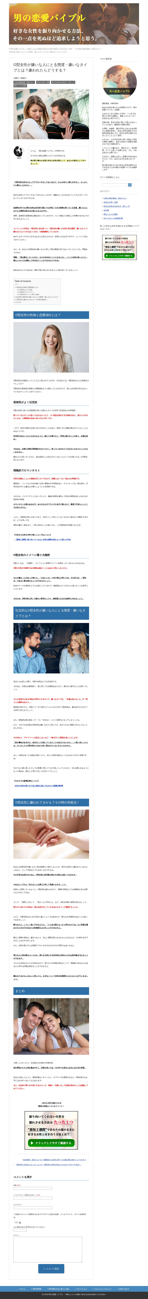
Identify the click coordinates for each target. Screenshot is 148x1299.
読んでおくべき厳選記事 (113, 218)
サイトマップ (82, 1289)
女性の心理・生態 (43, 82)
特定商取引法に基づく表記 (59, 1289)
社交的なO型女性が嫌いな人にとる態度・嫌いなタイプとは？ (37, 297)
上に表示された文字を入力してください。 (29, 1227)
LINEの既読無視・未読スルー (24, 82)
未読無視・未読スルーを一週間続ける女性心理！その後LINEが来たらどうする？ (54, 1160)
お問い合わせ (124, 1289)
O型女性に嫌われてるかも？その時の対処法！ (32, 299)
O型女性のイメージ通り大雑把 (29, 294)
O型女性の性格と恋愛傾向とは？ (27, 287)
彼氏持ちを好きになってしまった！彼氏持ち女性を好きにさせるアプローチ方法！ (49, 1165)
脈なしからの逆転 (20, 86)
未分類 (106, 210)
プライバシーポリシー (103, 1289)
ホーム (22, 1289)
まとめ (18, 302)
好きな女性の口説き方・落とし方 (63, 82)
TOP (41, 49)
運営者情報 (37, 1289)
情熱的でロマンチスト (27, 292)
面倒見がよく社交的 (26, 289)
